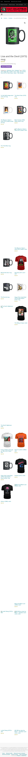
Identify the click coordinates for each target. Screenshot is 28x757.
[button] (24, 23)
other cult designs (19, 4)
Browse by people (4, 4)
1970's (24, 70)
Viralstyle (10, 18)
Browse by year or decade (16, 1)
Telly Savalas (20, 73)
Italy (18, 71)
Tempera (18, 755)
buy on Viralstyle (6, 66)
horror (14, 71)
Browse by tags (12, 4)
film (13, 70)
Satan (15, 73)
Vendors (5, 18)
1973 (2, 71)
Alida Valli (6, 71)
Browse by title (7, 1)
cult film (11, 71)
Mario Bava (10, 73)
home (2, 1)
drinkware (9, 70)
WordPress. (24, 755)
